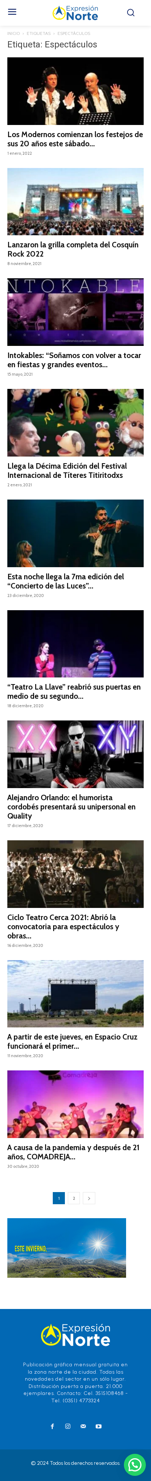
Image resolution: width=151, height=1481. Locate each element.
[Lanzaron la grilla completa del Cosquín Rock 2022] (75, 202)
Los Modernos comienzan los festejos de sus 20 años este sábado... (75, 139)
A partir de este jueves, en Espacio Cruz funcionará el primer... (72, 1041)
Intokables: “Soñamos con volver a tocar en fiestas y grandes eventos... (74, 360)
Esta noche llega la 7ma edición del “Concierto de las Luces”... (65, 581)
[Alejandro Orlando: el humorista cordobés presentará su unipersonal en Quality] (75, 754)
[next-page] (89, 1198)
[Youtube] (98, 1427)
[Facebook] (52, 1427)
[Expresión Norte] (75, 13)
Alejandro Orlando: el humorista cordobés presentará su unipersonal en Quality (71, 806)
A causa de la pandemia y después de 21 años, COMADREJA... (73, 1152)
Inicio (13, 33)
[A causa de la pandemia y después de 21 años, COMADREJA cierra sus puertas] (75, 1104)
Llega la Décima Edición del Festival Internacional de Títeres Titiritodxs (67, 470)
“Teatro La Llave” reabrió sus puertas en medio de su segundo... (74, 691)
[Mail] (83, 1427)
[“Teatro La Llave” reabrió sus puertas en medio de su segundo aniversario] (75, 644)
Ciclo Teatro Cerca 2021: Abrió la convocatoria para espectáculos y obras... (63, 926)
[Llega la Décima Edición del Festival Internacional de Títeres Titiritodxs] (75, 423)
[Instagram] (68, 1427)
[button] (135, 1465)
